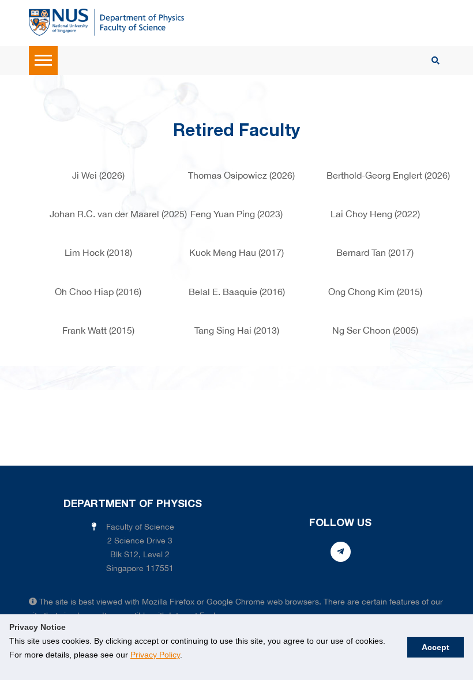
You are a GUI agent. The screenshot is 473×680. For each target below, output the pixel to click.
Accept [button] (435, 647)
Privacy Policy (155, 654)
